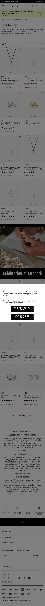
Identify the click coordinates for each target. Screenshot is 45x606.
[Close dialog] (41, 287)
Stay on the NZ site (22, 316)
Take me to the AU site (22, 308)
